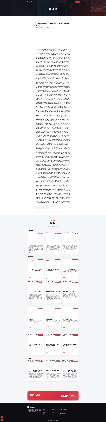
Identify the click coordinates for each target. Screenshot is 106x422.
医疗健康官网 (53, 412)
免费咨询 (77, 1)
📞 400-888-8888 (72, 1)
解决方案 (50, 1)
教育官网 (53, 414)
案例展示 (55, 1)
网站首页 (44, 409)
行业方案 (46, 1)
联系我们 (44, 415)
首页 (38, 1)
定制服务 (41, 1)
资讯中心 (59, 1)
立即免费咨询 (64, 395)
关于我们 (63, 1)
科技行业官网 (53, 409)
